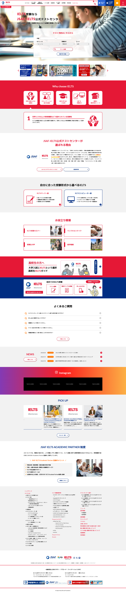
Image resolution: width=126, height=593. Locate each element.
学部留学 (84, 512)
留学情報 (63, 2)
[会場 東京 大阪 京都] (82, 44)
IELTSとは (27, 2)
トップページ (28, 491)
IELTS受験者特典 (56, 493)
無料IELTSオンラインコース (60, 503)
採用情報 (82, 517)
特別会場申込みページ (32, 500)
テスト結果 (47, 2)
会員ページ (56, 507)
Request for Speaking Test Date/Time (63, 526)
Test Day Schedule (59, 524)
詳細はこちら (63, 480)
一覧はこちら (63, 339)
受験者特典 (76, 169)
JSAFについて (86, 563)
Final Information (59, 528)
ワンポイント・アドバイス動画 (61, 511)
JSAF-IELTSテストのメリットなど (49, 169)
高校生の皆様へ (30, 524)
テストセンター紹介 (85, 493)
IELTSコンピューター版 (32, 511)
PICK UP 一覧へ (62, 435)
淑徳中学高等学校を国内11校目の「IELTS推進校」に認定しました (70, 361)
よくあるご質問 (58, 3)
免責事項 (82, 532)
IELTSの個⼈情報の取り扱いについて (90, 530)
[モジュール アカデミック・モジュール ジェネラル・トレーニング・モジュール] (48, 44)
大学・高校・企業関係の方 (32, 526)
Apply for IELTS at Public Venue (62, 523)
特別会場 (69, 2)
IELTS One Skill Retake (33, 513)
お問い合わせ (83, 523)
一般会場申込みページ (32, 499)
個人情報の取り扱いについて (88, 528)
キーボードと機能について (33, 518)
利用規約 (82, 535)
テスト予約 (29, 497)
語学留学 (84, 514)
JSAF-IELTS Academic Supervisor (61, 513)
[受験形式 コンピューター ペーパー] (68, 44)
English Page (75, 2)
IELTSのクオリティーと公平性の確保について (37, 541)
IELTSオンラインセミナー (59, 516)
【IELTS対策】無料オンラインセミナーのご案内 (66, 352)
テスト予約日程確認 (33, 3)
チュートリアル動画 (32, 514)
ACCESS (95, 1)
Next (107, 70)
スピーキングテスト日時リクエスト (35, 505)
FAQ (55, 530)
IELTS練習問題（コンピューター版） (36, 516)
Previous (19, 70)
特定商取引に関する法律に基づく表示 (90, 526)
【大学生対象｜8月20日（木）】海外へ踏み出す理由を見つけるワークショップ (74, 356)
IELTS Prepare (57, 500)
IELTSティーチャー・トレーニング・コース (37, 534)
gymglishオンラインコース (60, 498)
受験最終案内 (31, 507)
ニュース (50, 352)
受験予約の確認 (62, 54)
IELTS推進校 (30, 531)
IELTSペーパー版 (30, 520)
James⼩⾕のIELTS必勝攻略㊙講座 (61, 505)
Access (55, 532)
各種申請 (53, 2)
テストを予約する (6, 6)
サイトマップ (83, 519)
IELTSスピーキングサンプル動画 (61, 501)
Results (54, 537)
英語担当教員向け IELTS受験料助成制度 (36, 536)
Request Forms (56, 534)
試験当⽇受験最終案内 (40, 3)
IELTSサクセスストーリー (59, 515)
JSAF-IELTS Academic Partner (34, 532)
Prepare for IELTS (56, 519)
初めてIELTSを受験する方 (32, 495)
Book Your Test (57, 521)
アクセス (82, 521)
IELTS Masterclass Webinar (60, 509)
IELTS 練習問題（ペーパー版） (34, 522)
